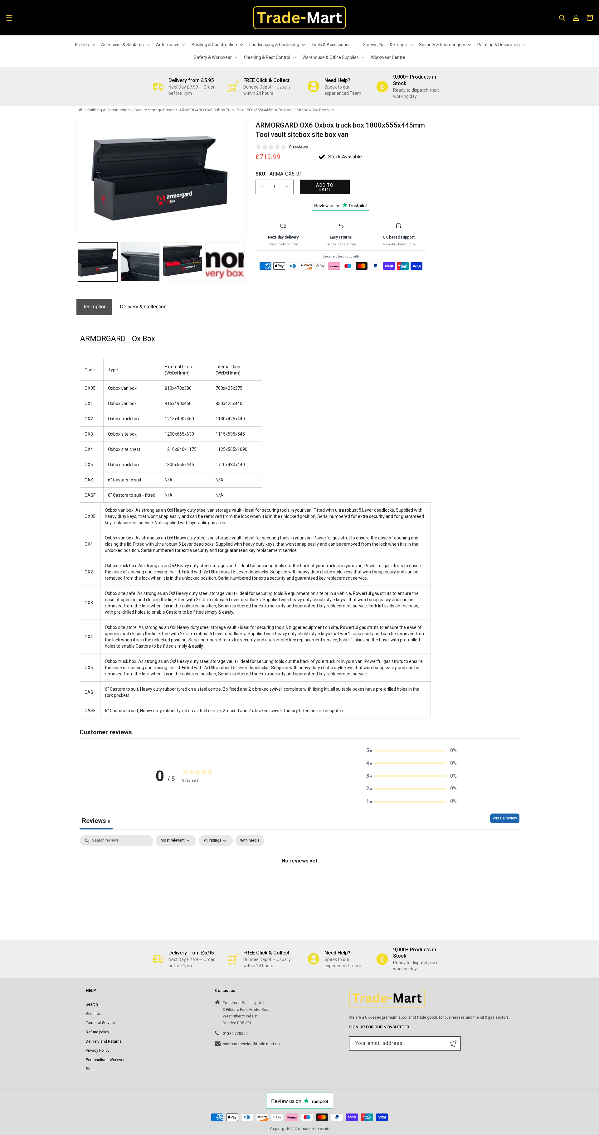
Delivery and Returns (104, 1041)
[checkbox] (250, 840)
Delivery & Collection (143, 306)
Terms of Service (100, 1023)
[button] (9, 18)
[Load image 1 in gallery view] (97, 262)
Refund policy (97, 1032)
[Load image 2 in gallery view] (140, 262)
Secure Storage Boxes (154, 110)
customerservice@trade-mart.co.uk (254, 1044)
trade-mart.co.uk (315, 1129)
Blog (90, 1069)
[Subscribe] (452, 1043)
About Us (93, 1014)
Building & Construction (108, 110)
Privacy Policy (98, 1050)
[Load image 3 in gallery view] (182, 262)
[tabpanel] (299, 882)
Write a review (505, 818)
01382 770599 (235, 1033)
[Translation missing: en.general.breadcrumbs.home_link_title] (80, 110)
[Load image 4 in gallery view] (225, 262)
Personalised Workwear (106, 1060)
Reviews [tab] (96, 820)
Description (94, 306)
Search (92, 1004)
